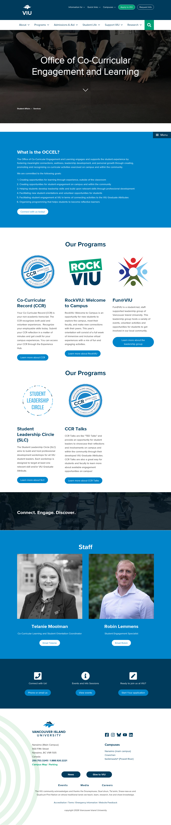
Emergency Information (86, 802)
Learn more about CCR (32, 357)
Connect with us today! (32, 211)
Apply (127, 7)
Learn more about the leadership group (133, 342)
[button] (162, 135)
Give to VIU (99, 774)
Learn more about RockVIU (82, 353)
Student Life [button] (90, 24)
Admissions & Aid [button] (64, 24)
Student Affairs (24, 109)
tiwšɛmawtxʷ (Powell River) (119, 758)
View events (85, 692)
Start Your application (133, 692)
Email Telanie (50, 643)
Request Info (145, 7)
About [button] (23, 24)
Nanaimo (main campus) (118, 751)
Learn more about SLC (32, 480)
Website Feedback (108, 802)
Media (85, 785)
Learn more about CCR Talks (83, 480)
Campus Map (39, 764)
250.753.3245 (40, 760)
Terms (71, 802)
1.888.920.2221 (58, 760)
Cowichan (110, 755)
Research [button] (133, 24)
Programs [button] (40, 24)
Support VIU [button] (112, 24)
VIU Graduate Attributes (116, 197)
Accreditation (60, 802)
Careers (107, 785)
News (71, 774)
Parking (53, 764)
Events (63, 785)
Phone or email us (38, 692)
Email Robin (121, 643)
